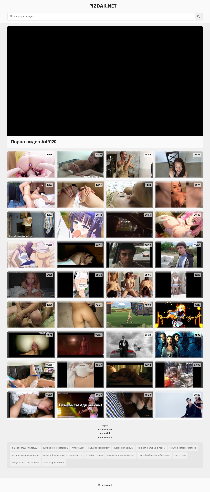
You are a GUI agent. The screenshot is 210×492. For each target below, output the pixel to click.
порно (105, 426)
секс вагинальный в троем (151, 448)
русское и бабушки (123, 448)
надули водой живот (98, 448)
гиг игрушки (78, 448)
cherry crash (180, 455)
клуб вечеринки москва (55, 448)
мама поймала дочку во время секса (62, 455)
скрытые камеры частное (182, 448)
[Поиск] (198, 16)
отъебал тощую (94, 455)
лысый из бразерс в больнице (154, 455)
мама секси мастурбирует (121, 455)
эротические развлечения (25, 455)
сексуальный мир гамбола (25, 462)
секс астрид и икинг (54, 462)
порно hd (105, 433)
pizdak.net (103, 6)
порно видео (105, 429)
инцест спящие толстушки (25, 448)
